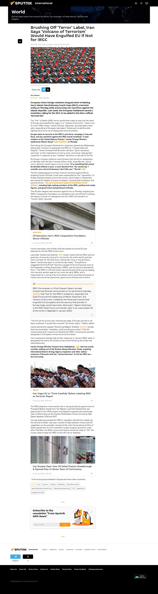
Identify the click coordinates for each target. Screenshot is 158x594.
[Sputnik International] (22, 6)
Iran (39, 484)
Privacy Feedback (80, 569)
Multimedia (102, 550)
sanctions (45, 484)
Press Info (22, 569)
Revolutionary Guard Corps (62, 488)
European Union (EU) (38, 492)
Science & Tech (89, 550)
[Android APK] (140, 577)
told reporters (61, 142)
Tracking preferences (96, 569)
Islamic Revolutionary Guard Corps (42, 488)
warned (83, 327)
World (35, 390)
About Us (13, 569)
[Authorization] (136, 3)
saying (36, 294)
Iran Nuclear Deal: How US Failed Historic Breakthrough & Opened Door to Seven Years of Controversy (62, 468)
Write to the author (44, 98)
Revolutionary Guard (73, 484)
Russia (61, 550)
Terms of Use (33, 569)
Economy (70, 550)
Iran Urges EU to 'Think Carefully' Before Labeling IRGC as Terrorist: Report (62, 395)
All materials (34, 98)
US (73, 488)
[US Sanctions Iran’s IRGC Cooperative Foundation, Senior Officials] (63, 216)
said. (84, 169)
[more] (92, 243)
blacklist (53, 484)
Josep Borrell (80, 488)
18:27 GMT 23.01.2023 (38, 44)
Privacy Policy (67, 569)
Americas (37, 232)
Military (79, 550)
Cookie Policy (55, 569)
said (77, 346)
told (60, 255)
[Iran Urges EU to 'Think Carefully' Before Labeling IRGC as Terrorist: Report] (63, 374)
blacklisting (61, 484)
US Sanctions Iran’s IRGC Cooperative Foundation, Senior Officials (59, 237)
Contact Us (44, 569)
